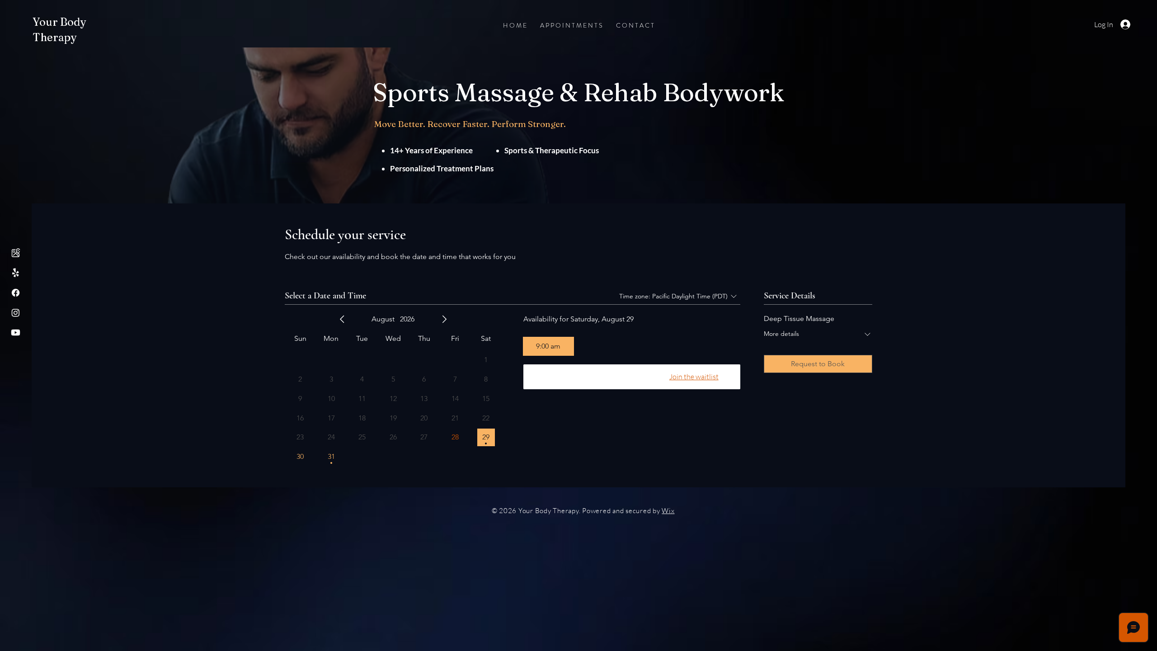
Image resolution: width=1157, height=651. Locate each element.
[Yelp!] (15, 273)
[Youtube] (15, 332)
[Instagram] (15, 312)
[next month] (444, 319)
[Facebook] (15, 293)
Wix (668, 510)
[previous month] (342, 319)
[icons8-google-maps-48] (15, 253)
